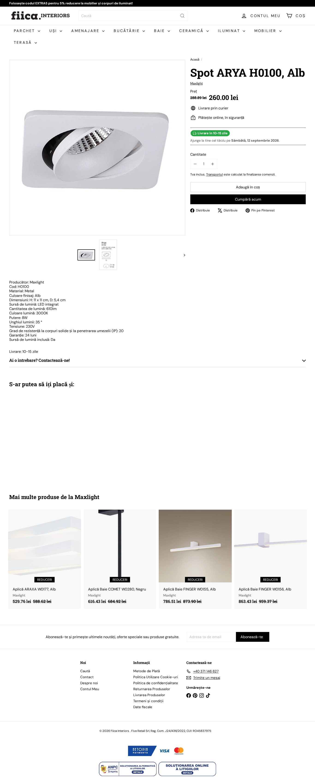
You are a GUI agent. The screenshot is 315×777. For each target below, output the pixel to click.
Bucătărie (127, 30)
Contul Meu (89, 689)
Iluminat (230, 30)
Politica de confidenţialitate (155, 683)
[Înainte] (182, 255)
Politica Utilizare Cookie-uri (155, 677)
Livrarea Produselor (149, 695)
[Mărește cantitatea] (212, 164)
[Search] (182, 16)
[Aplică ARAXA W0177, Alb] (44, 559)
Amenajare (86, 30)
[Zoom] (97, 147)
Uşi (54, 30)
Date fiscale (142, 707)
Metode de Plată (146, 671)
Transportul (214, 174)
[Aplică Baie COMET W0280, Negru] (120, 559)
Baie (160, 30)
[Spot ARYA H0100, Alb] (32, 437)
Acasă (194, 59)
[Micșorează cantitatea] (195, 164)
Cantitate (198, 154)
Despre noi (89, 683)
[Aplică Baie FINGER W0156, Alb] (270, 559)
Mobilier (266, 30)
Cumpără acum (248, 199)
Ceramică (192, 30)
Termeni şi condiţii (148, 701)
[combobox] (133, 16)
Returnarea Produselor (151, 689)
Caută (85, 671)
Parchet (25, 30)
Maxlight (87, 497)
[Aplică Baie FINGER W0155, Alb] (195, 559)
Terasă (23, 42)
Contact (87, 677)
